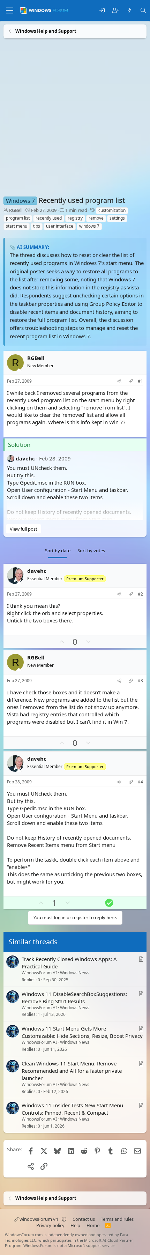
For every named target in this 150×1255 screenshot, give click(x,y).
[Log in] (102, 11)
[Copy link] (130, 381)
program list (18, 218)
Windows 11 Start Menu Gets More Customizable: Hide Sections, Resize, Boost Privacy (82, 1032)
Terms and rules (117, 1219)
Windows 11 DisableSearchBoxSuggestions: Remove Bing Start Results (74, 997)
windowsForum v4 (38, 1219)
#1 (140, 381)
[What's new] (129, 11)
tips (36, 226)
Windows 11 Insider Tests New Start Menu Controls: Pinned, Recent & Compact (72, 1109)
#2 (140, 594)
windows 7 (89, 226)
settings (117, 218)
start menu (16, 226)
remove (96, 218)
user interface (59, 226)
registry (75, 218)
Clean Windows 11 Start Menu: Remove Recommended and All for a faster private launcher (72, 1070)
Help (75, 1225)
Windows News (74, 973)
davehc (25, 458)
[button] (64, 1219)
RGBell (15, 210)
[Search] (143, 11)
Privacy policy (50, 1225)
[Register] (115, 11)
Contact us (84, 1219)
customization (112, 210)
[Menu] (9, 10)
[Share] (119, 381)
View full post (23, 528)
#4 (140, 781)
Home (93, 1225)
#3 (140, 681)
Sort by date (57, 550)
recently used (49, 218)
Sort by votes (91, 550)
